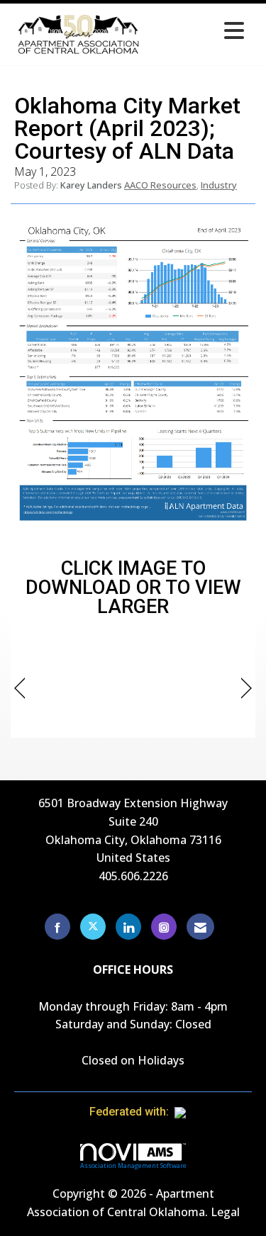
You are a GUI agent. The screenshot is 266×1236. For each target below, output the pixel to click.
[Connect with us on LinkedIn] (128, 927)
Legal (225, 1212)
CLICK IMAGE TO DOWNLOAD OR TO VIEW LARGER (133, 587)
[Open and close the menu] (199, 31)
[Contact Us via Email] (200, 927)
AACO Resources (160, 185)
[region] (246, 688)
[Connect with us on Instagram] (164, 927)
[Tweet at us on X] (93, 927)
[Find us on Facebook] (57, 927)
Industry (219, 185)
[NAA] (207, 1111)
